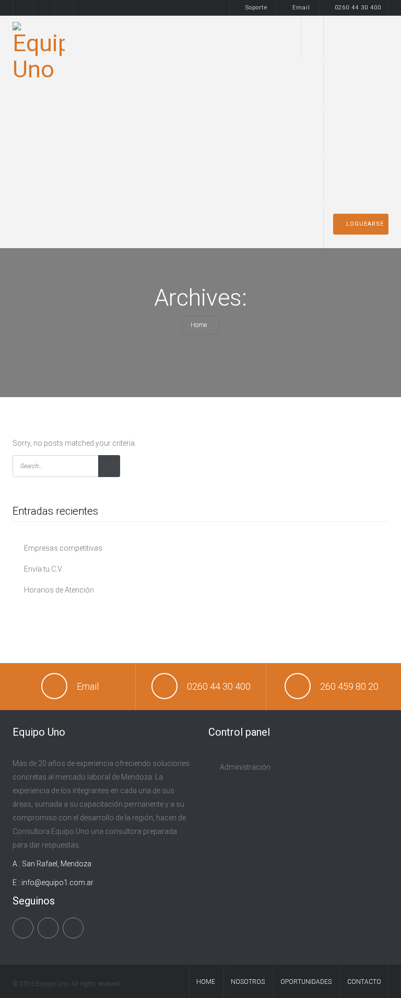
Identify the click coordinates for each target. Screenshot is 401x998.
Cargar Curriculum (314, 84)
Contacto (364, 981)
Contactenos (316, 227)
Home (318, 37)
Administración (245, 767)
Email (301, 7)
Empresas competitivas (63, 548)
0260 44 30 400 (358, 7)
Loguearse (365, 224)
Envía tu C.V (43, 569)
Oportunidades (306, 981)
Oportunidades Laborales (313, 132)
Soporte (256, 7)
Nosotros (317, 179)
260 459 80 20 (349, 686)
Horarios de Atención (59, 590)
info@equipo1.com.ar (57, 882)
